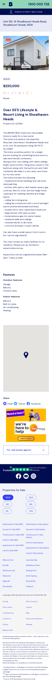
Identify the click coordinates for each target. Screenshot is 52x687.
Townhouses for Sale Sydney (34, 536)
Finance (29, 607)
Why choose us (31, 601)
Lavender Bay (31, 560)
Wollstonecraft (9, 570)
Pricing (5, 601)
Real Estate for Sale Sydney (37, 524)
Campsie (29, 586)
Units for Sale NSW (10, 540)
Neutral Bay (31, 581)
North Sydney (31, 576)
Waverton (7, 576)
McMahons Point (33, 565)
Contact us (7, 619)
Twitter (21, 403)
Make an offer (8, 630)
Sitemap (29, 624)
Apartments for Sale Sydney (37, 548)
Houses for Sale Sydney (35, 529)
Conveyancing (8, 613)
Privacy (5, 624)
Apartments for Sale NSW (13, 545)
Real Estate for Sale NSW (13, 524)
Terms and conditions (34, 619)
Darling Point (31, 570)
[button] (6, 4)
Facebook (36, 403)
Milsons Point (8, 560)
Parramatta (7, 586)
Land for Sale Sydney (34, 553)
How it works (7, 607)
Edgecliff (6, 581)
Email (10, 403)
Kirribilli (6, 565)
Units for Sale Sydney (34, 543)
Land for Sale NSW (10, 550)
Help (27, 613)
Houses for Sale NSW (11, 529)
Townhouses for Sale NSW (13, 535)
